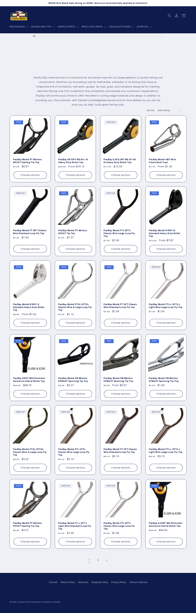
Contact (53, 582)
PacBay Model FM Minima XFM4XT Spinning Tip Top (164, 379)
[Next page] (106, 560)
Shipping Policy (99, 582)
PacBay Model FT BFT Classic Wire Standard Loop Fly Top (30, 232)
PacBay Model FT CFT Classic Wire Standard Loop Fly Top (120, 450)
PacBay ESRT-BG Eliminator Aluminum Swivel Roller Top (29, 379)
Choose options (30, 175)
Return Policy (68, 582)
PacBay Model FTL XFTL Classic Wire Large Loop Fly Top (119, 526)
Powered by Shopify (51, 602)
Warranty (83, 582)
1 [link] (89, 560)
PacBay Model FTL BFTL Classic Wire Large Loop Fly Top (119, 233)
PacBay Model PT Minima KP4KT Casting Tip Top (27, 524)
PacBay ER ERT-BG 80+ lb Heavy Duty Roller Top (73, 160)
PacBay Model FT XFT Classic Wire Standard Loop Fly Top (120, 305)
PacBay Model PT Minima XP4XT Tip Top (72, 232)
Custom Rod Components (29, 602)
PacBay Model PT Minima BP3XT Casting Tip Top (27, 160)
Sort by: (151, 110)
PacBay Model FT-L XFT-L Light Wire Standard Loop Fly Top (74, 526)
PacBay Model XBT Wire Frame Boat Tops (162, 160)
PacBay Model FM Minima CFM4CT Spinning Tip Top (118, 379)
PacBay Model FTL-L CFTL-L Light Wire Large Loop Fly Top (166, 450)
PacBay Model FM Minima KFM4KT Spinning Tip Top (73, 379)
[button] (18, 27)
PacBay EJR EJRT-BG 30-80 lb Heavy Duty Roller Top (120, 160)
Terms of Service (138, 582)
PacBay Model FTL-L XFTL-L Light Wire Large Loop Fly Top (166, 305)
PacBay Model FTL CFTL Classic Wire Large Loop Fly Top (74, 452)
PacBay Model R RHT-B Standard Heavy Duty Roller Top (164, 233)
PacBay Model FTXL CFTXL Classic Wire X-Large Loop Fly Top (30, 452)
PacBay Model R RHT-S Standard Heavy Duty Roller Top (28, 307)
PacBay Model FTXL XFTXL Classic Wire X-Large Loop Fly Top (75, 307)
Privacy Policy (118, 582)
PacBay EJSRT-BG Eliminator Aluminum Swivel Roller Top (166, 524)
